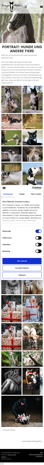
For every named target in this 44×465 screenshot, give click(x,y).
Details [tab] (22, 194)
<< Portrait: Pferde (8, 430)
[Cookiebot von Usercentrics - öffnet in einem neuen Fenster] (32, 188)
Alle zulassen (22, 261)
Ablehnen (22, 275)
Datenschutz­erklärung (36, 454)
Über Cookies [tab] (36, 194)
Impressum (39, 456)
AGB (41, 452)
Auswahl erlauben (22, 268)
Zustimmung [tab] (8, 194)
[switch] (38, 238)
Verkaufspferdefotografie (31, 441)
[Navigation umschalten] (25, 7)
